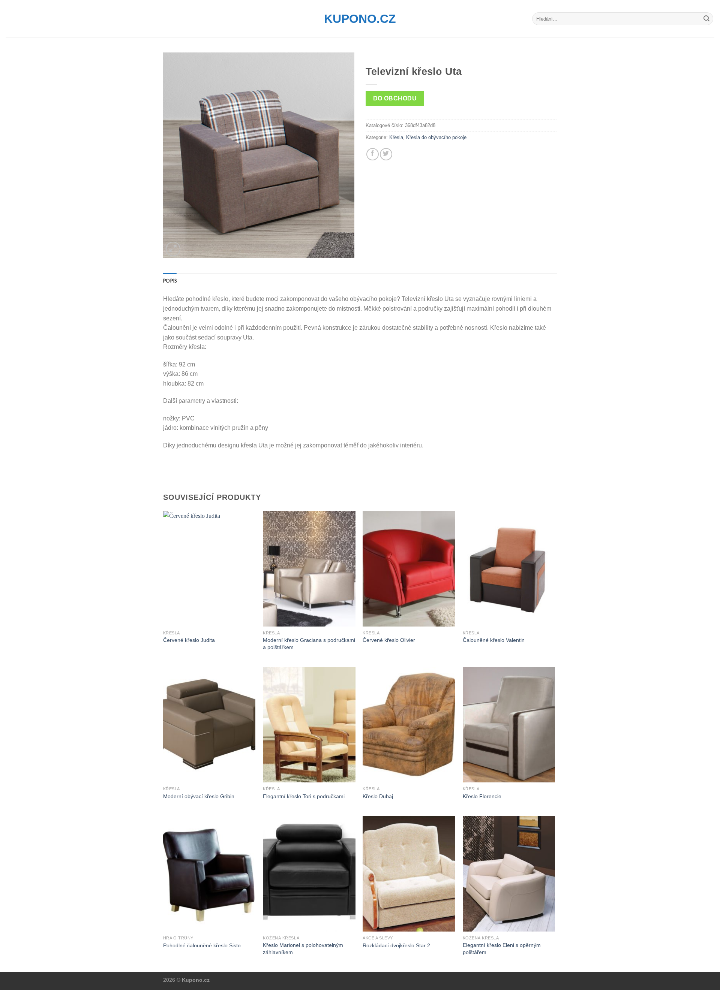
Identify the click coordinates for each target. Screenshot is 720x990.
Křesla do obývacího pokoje (436, 137)
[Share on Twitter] (386, 154)
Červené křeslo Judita (189, 640)
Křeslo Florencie (482, 796)
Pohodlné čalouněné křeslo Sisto (202, 945)
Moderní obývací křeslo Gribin (198, 796)
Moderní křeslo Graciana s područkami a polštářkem (309, 643)
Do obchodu (395, 98)
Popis (170, 281)
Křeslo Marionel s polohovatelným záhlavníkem (303, 948)
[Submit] (706, 18)
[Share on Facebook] (372, 154)
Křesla (396, 137)
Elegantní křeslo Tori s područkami (304, 796)
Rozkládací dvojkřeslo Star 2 (396, 945)
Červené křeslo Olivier (389, 640)
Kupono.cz (360, 19)
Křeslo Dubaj (378, 796)
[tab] (170, 280)
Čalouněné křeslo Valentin (494, 640)
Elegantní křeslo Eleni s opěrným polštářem (502, 948)
